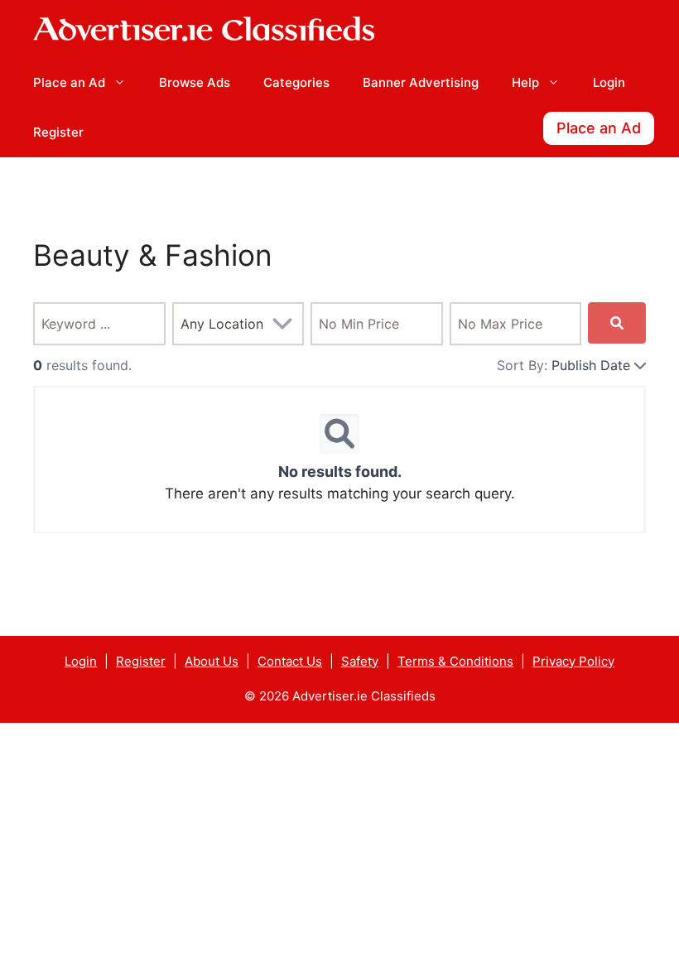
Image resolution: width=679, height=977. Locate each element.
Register (58, 132)
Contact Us (290, 661)
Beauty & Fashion (152, 255)
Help (525, 82)
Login (609, 82)
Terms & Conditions (455, 661)
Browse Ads (194, 82)
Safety (359, 661)
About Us (211, 661)
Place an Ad (69, 82)
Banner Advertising (421, 82)
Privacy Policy (573, 661)
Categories (296, 82)
